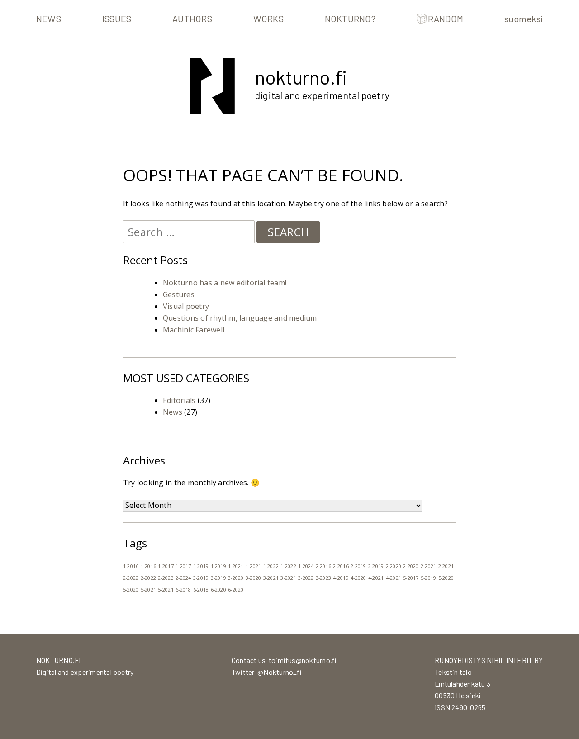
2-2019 (358, 566)
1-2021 (235, 566)
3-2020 (235, 578)
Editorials (179, 400)
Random (445, 18)
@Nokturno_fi (279, 672)
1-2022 (271, 566)
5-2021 (148, 590)
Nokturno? (350, 18)
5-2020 (446, 578)
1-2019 (201, 566)
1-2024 (305, 566)
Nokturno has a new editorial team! (224, 283)
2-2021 (428, 566)
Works (268, 18)
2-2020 (393, 566)
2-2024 (183, 578)
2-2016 (323, 566)
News (48, 18)
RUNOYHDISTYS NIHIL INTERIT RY (489, 660)
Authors (192, 18)
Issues (116, 18)
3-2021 (271, 578)
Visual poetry (186, 306)
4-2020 (358, 578)
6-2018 (183, 590)
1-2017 (165, 566)
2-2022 (130, 578)
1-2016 (130, 566)
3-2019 (201, 578)
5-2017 (410, 578)
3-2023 (323, 578)
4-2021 (376, 578)
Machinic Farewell (193, 330)
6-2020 (218, 590)
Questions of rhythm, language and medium (240, 318)
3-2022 (305, 578)
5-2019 (428, 578)
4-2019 (340, 578)
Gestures (179, 294)
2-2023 (165, 578)
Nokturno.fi (301, 77)
